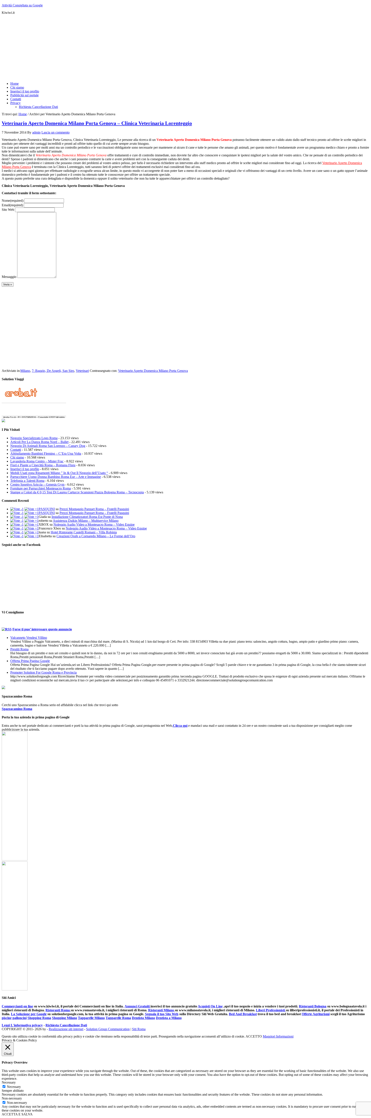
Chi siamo (17, 457)
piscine (7, 1018)
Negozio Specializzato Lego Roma (34, 438)
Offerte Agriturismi (316, 1014)
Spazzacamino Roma (17, 709)
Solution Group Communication (108, 1029)
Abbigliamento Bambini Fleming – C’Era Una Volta (45, 453)
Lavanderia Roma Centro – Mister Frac (37, 461)
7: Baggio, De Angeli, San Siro (53, 371)
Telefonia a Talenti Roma (27, 480)
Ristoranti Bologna (312, 1006)
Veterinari (82, 371)
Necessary (14, 1087)
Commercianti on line (17, 1006)
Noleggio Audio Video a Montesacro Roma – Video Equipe (94, 524)
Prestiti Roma (19, 649)
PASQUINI (47, 509)
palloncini (19, 1018)
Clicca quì (180, 725)
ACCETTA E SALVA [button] (17, 1114)
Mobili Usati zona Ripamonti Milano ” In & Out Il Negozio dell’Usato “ (59, 473)
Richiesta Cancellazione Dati (66, 1025)
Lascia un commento (55, 132)
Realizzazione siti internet (66, 1029)
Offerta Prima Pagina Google (30, 661)
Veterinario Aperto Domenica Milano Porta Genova (153, 371)
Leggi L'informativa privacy (22, 1025)
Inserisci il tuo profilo (24, 469)
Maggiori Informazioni (278, 1036)
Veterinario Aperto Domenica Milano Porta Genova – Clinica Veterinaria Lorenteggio (97, 123)
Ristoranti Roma (58, 1010)
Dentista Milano (143, 1018)
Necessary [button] (9, 1082)
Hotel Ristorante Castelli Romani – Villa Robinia (84, 532)
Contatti (15, 449)
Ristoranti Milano (161, 1010)
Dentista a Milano (169, 1018)
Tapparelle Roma (118, 1018)
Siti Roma (139, 1029)
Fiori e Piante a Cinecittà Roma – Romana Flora (42, 465)
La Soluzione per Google (29, 1014)
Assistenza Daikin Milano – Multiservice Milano (86, 520)
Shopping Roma (39, 1018)
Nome (12, 200)
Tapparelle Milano (91, 1018)
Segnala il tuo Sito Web (161, 1014)
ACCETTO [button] (254, 1036)
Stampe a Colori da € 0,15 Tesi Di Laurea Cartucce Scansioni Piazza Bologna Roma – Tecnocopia (77, 492)
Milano (25, 371)
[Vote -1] (17, 509)
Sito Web (8, 209)
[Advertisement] (130, 48)
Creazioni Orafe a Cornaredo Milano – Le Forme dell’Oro (95, 536)
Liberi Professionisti (271, 1010)
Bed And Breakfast (243, 1014)
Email (12, 205)
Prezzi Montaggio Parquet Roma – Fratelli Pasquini (94, 509)
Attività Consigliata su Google (22, 5)
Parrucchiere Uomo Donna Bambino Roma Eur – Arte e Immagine (55, 477)
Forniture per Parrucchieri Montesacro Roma (40, 488)
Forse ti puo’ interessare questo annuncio (42, 629)
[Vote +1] (31, 509)
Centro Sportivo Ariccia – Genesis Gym (37, 484)
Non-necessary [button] (12, 1098)
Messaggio (9, 277)
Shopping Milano (64, 1018)
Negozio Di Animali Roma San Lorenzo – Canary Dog (47, 446)
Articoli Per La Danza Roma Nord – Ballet (39, 442)
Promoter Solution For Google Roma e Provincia (43, 672)
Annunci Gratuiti (138, 1006)
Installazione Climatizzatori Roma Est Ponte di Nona (87, 517)
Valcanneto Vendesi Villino (28, 637)
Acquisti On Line (210, 1006)
